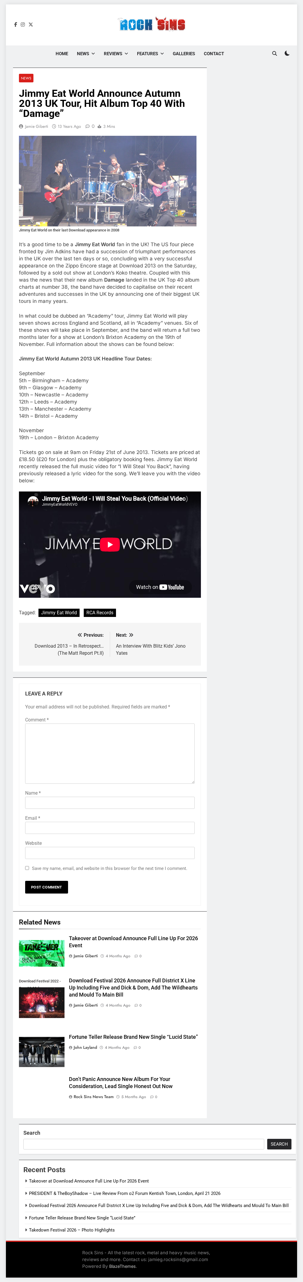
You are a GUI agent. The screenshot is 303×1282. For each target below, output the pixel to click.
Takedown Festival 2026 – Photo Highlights (72, 1230)
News (83, 53)
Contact (214, 53)
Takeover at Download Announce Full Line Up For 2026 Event (89, 1181)
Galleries (184, 53)
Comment (37, 720)
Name (33, 793)
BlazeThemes (122, 1266)
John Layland (85, 1047)
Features (147, 53)
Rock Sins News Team (94, 1097)
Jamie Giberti (36, 126)
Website (33, 843)
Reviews (113, 53)
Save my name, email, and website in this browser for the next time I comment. (109, 868)
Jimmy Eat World (59, 612)
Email (32, 818)
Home (62, 53)
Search (31, 1133)
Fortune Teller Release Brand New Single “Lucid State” (133, 1037)
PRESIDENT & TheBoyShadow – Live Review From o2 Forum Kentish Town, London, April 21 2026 (124, 1193)
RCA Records (99, 612)
